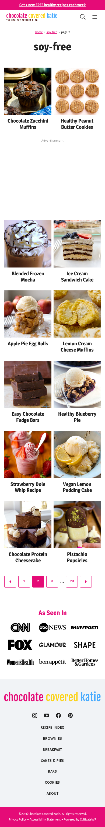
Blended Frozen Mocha (28, 276)
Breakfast (52, 750)
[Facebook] (58, 715)
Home (39, 32)
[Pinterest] (70, 715)
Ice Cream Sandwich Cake (77, 276)
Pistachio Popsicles (77, 557)
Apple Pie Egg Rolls (28, 343)
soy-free (52, 32)
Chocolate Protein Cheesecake (28, 557)
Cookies (52, 783)
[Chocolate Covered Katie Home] (31, 17)
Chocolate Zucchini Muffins (28, 124)
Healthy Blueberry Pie (77, 417)
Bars (52, 772)
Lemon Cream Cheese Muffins (77, 346)
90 (72, 581)
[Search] (83, 17)
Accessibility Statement (45, 819)
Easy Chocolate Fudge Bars (28, 417)
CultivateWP (88, 819)
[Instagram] (35, 715)
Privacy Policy (17, 819)
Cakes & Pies (52, 761)
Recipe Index (52, 728)
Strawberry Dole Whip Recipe (27, 487)
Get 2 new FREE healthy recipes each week (52, 4)
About (53, 794)
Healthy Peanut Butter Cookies (77, 124)
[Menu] (95, 17)
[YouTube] (46, 715)
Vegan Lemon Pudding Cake (77, 487)
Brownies (52, 739)
